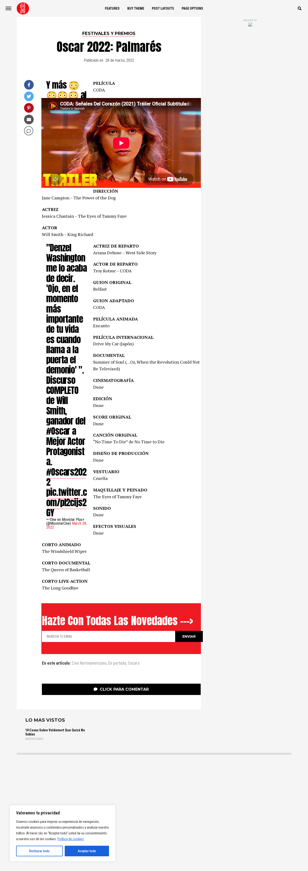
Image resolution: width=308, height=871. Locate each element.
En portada (117, 663)
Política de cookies (71, 839)
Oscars (134, 663)
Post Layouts (163, 8)
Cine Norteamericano (89, 663)
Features (112, 8)
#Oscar (58, 431)
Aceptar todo (87, 851)
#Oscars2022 (66, 477)
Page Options (192, 8)
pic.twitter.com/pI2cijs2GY (66, 502)
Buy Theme (135, 8)
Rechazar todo (39, 851)
